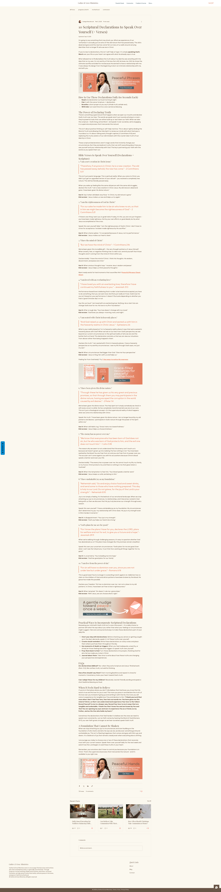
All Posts (72, 9)
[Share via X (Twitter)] (83, 786)
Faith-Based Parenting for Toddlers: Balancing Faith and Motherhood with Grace (82, 822)
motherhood (95, 9)
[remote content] (110, 82)
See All (149, 801)
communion (106, 9)
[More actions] (141, 22)
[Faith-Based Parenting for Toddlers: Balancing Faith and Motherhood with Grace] (82, 811)
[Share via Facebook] (79, 786)
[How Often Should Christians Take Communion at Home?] (138, 811)
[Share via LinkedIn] (88, 786)
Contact (132, 873)
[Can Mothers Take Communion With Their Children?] (110, 811)
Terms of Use (116, 889)
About (131, 866)
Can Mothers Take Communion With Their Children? (108, 822)
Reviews (3, 448)
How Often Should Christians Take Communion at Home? (138, 822)
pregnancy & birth (83, 9)
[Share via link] (92, 786)
